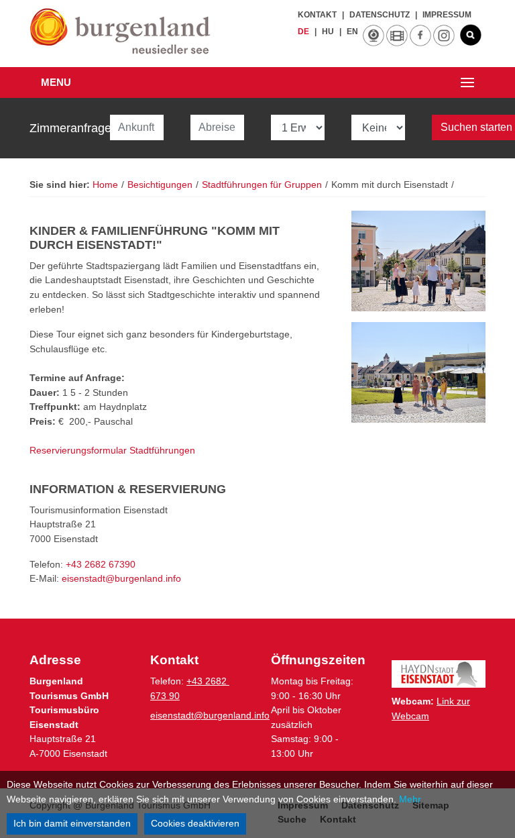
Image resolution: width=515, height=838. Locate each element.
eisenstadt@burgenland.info (210, 715)
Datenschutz (379, 14)
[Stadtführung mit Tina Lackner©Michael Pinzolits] (418, 372)
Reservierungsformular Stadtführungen (112, 450)
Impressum (446, 14)
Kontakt (317, 14)
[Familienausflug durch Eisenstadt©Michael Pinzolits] (418, 261)
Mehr (410, 799)
